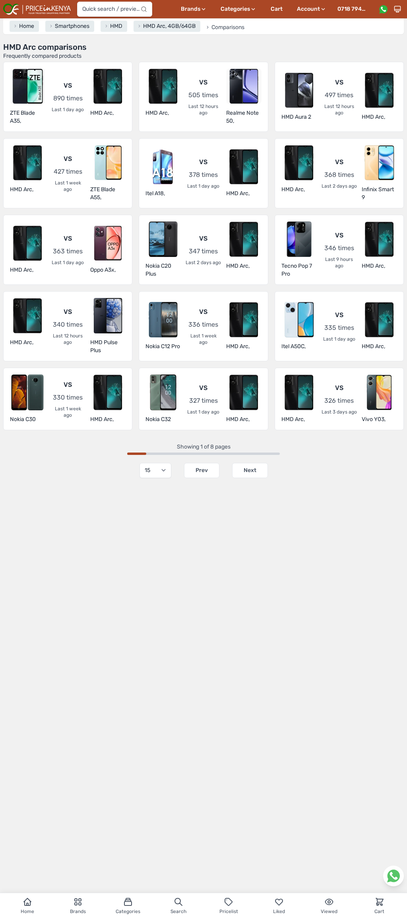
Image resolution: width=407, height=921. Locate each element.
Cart (277, 9)
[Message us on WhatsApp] (383, 9)
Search (178, 911)
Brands (78, 911)
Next (250, 470)
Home (27, 911)
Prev (202, 470)
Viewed (329, 911)
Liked (279, 911)
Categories (128, 911)
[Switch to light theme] (397, 9)
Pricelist (228, 911)
